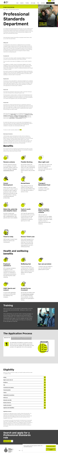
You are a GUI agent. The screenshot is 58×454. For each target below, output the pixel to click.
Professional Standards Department (13, 9)
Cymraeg (53, 0)
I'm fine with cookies (51, 446)
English (49, 0)
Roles (7, 9)
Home (4, 9)
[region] (39, 448)
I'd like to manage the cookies (51, 449)
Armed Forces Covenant (28, 294)
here (21, 129)
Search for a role (7, 441)
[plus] (44, 387)
